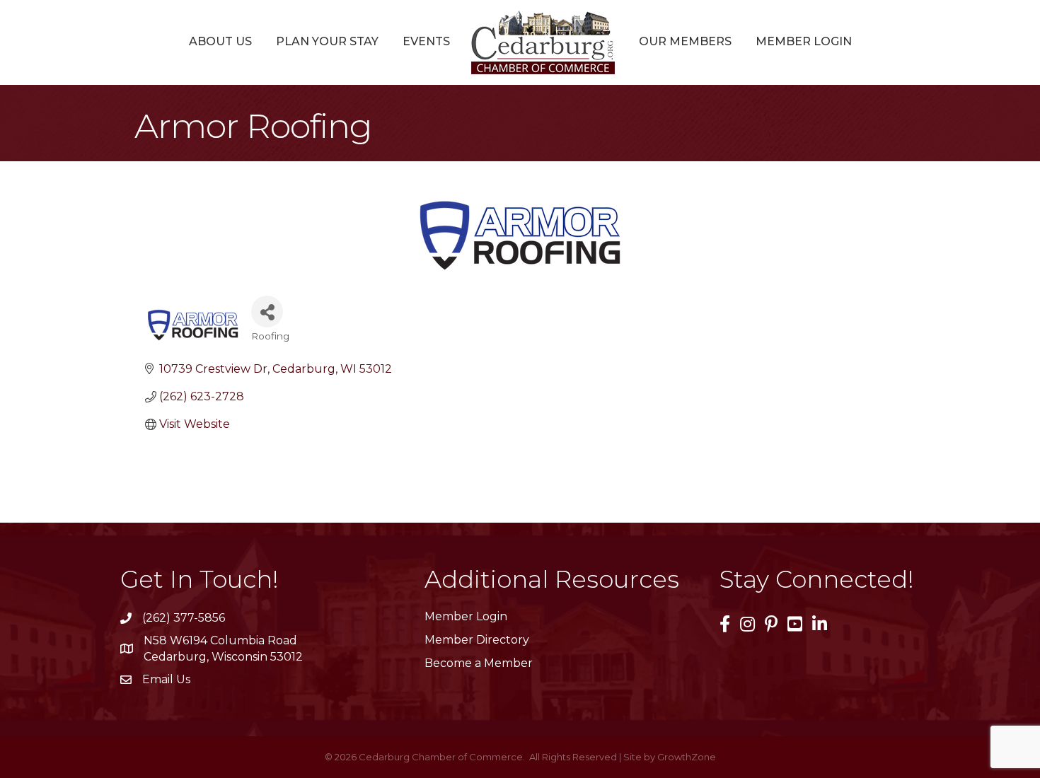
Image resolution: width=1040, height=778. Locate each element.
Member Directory (476, 639)
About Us (220, 41)
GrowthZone (686, 756)
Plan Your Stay (327, 41)
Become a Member (478, 663)
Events (426, 41)
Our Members (685, 41)
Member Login (804, 41)
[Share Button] (267, 311)
